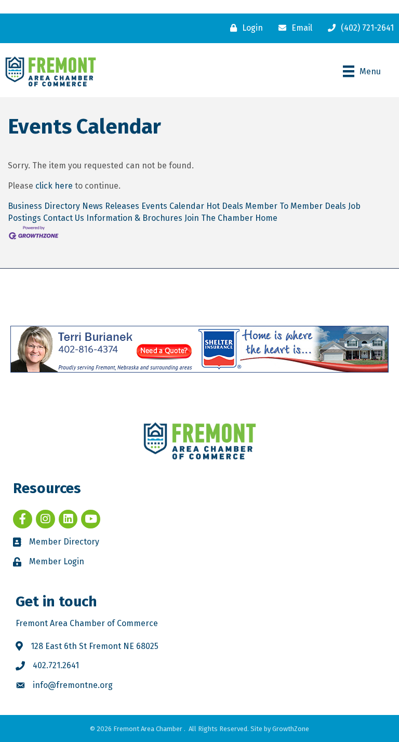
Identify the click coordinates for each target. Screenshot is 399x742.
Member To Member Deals (295, 206)
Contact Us (63, 218)
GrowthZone (290, 729)
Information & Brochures (134, 218)
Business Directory (44, 206)
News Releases (110, 206)
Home (266, 218)
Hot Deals (224, 206)
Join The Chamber (218, 218)
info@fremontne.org (73, 685)
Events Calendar (172, 206)
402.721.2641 (56, 665)
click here (54, 186)
